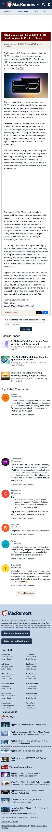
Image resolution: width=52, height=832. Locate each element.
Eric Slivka (30, 654)
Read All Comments (26, 593)
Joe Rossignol (31, 664)
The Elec (20, 68)
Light (3, 828)
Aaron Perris (30, 703)
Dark (8, 828)
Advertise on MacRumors (16, 641)
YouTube (10, 717)
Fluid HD (39, 826)
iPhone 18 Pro (40, 12)
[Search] (44, 4)
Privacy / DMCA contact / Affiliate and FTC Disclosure (20, 817)
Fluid (33, 826)
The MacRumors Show (20, 767)
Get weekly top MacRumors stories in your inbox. (26, 320)
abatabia (14, 394)
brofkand (15, 525)
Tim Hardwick (16, 381)
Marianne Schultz (32, 683)
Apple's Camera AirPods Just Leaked (26, 751)
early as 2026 (35, 294)
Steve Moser (6, 703)
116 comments (11, 312)
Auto (45, 826)
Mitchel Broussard (8, 674)
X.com (9, 659)
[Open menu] (3, 4)
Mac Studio (23, 12)
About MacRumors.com (16, 633)
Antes (13, 541)
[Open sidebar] (49, 5)
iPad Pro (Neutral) (26, 306)
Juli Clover (5, 664)
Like (24, 415)
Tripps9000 (16, 565)
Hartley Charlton (17, 365)
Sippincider (16, 491)
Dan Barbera (6, 693)
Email (3, 659)
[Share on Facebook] (45, 312)
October (41, 138)
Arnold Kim (5, 654)
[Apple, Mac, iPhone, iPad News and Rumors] (20, 8)
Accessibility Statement (9, 821)
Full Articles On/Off (22, 826)
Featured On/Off (8, 826)
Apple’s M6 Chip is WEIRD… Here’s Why (28, 725)
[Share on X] (39, 312)
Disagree (31, 415)
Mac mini (8, 12)
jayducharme (17, 459)
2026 (43, 275)
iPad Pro (25, 300)
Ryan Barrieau (31, 693)
